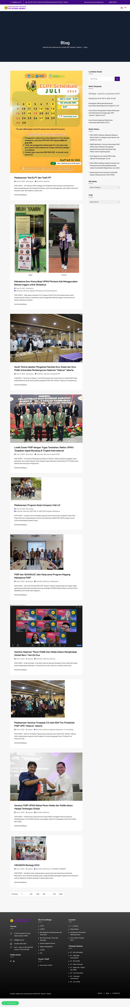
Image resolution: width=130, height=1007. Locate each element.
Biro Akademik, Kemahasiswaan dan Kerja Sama (51, 934)
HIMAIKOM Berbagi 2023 (26, 865)
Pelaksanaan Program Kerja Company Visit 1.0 (37, 505)
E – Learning (74, 926)
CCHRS (42, 950)
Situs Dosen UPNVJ (46, 965)
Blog (107, 993)
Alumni (83, 8)
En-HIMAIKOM (54, 869)
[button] (10, 1003)
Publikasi (96, 8)
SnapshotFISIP (55, 374)
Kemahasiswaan (74, 8)
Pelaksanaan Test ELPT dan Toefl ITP (32, 177)
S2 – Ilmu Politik (75, 982)
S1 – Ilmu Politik (75, 961)
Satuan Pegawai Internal (47, 943)
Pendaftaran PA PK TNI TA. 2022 (99, 98)
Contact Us (116, 993)
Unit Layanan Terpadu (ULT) (77, 939)
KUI (41, 953)
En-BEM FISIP (41, 511)
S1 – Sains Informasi (76, 964)
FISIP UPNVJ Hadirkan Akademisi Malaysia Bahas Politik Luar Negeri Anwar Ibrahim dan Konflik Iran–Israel (104, 137)
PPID (117, 8)
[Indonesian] (125, 8)
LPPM (42, 926)
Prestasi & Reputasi (50, 291)
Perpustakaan (74, 929)
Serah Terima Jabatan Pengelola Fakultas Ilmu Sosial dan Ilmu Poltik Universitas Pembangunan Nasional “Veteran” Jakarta (45, 368)
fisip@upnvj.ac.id (17, 2)
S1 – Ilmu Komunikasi (76, 952)
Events (100, 993)
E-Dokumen (89, 8)
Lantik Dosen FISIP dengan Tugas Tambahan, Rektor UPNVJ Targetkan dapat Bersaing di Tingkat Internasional (43, 449)
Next (61, 894)
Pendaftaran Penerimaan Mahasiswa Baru (78, 934)
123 (31, 894)
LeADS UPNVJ (113, 2)
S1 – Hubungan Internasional (74, 957)
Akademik (66, 8)
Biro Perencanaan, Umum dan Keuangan (49, 939)
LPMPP (42, 929)
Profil (60, 8)
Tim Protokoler (69, 729)
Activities (40, 181)
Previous (14, 894)
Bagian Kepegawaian (46, 946)
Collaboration (54, 581)
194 (54, 894)
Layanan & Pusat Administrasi (94, 2)
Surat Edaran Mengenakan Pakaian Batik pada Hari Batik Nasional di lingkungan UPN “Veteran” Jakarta (104, 113)
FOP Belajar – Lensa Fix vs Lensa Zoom (101, 94)
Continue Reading (20, 195)
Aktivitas (47, 181)
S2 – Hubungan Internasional (75, 977)
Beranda (55, 8)
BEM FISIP (33, 511)
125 (44, 894)
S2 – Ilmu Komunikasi (76, 973)
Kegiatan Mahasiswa (36, 291)
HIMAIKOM (62, 869)
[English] (122, 8)
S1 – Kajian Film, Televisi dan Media (77, 969)
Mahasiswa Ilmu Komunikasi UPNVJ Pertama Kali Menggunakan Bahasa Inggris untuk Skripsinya (46, 283)
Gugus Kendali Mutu (106, 8)
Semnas (52, 659)
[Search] (117, 79)
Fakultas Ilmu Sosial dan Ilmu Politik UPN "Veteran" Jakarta (33, 994)
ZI (114, 8)
